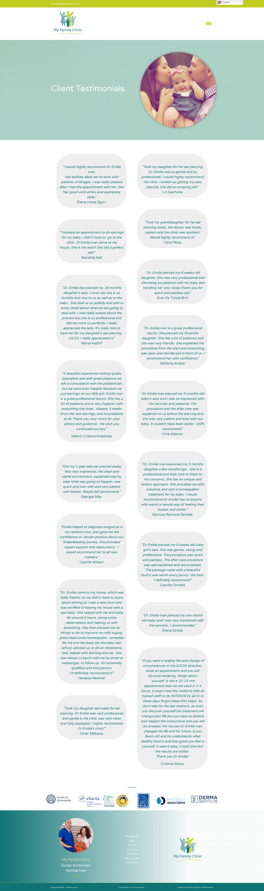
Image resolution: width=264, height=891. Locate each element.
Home (132, 841)
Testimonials (132, 854)
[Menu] (208, 23)
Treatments (132, 849)
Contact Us (132, 862)
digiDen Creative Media (204, 887)
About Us (132, 845)
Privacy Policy (124, 887)
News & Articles (131, 858)
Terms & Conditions (137, 887)
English (225, 2)
